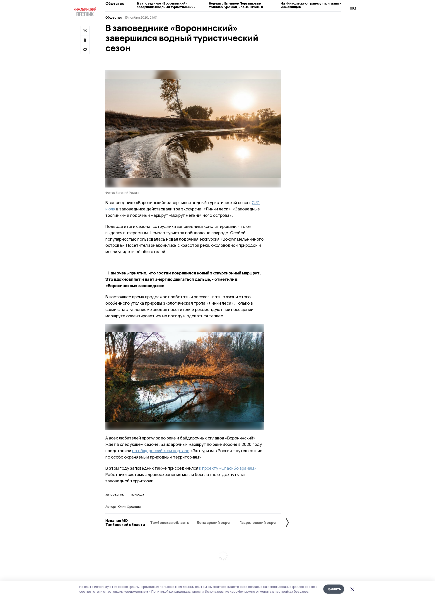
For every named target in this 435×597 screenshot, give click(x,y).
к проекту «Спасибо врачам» (227, 468)
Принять (333, 589)
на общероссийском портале (160, 450)
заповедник (114, 494)
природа (137, 494)
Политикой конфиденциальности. (177, 591)
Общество (114, 3)
